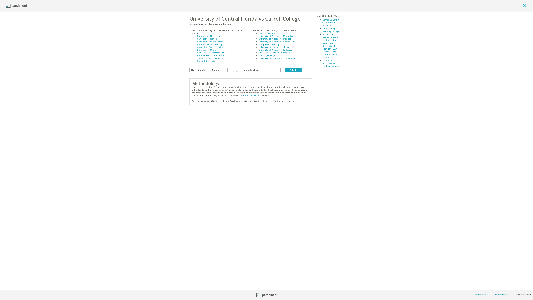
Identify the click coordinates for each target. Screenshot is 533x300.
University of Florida (207, 39)
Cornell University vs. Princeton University (331, 22)
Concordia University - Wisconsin (274, 52)
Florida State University (208, 36)
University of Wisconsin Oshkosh (274, 47)
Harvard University (206, 61)
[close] (524, 5)
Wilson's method (251, 95)
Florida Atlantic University (209, 44)
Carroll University (267, 33)
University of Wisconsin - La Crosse (275, 50)
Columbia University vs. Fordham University (331, 63)
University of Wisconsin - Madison (275, 39)
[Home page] (16, 5)
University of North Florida (210, 47)
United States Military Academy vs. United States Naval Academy (331, 38)
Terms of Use (481, 294)
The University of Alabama (210, 58)
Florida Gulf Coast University (211, 52)
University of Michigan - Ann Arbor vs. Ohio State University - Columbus (331, 51)
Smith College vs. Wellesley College (330, 30)
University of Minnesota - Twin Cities (277, 58)
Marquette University (269, 44)
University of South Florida (210, 41)
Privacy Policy (500, 294)
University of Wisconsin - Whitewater (277, 41)
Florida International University (212, 55)
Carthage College (267, 55)
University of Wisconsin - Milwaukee (276, 36)
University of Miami (206, 50)
